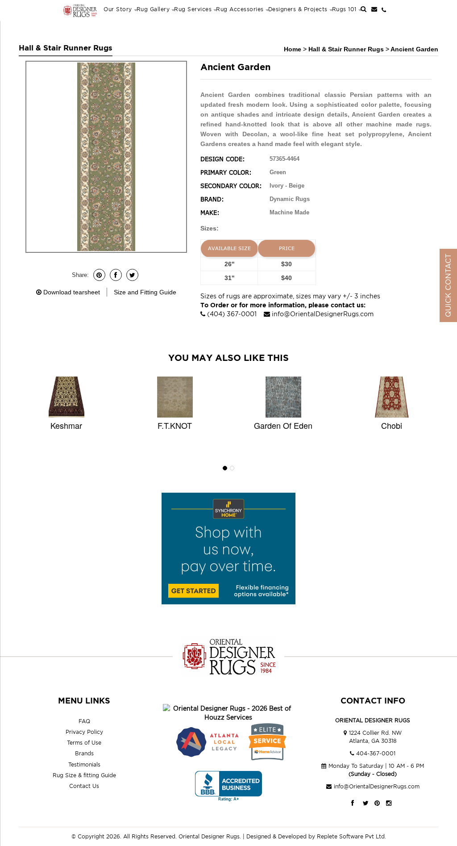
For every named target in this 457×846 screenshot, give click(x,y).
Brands (84, 753)
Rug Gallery (153, 9)
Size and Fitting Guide (145, 292)
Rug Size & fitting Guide (84, 775)
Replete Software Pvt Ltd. (351, 836)
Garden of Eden (283, 425)
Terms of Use (84, 742)
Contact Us (84, 786)
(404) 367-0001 (231, 313)
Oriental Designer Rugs (209, 836)
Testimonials (84, 764)
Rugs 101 (344, 9)
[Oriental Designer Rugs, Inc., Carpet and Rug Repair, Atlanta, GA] (228, 786)
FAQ (84, 721)
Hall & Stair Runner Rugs (347, 49)
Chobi (391, 425)
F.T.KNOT (175, 425)
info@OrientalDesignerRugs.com (323, 313)
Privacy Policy (84, 732)
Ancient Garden (414, 49)
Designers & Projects (298, 9)
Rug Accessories (240, 9)
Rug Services (193, 9)
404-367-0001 (375, 753)
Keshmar (66, 425)
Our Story (118, 9)
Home (292, 49)
